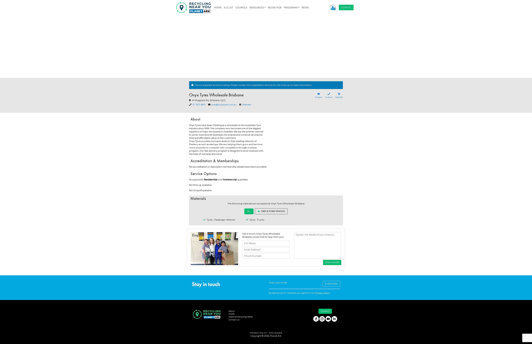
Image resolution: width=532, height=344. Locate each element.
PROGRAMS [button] (291, 7)
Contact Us (234, 320)
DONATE (346, 7)
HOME (218, 7)
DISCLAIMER (275, 333)
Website (246, 104)
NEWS (305, 7)
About (232, 311)
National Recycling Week (241, 317)
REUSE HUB (275, 7)
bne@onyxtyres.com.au (223, 104)
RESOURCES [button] (257, 7)
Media (232, 314)
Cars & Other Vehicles (273, 211)
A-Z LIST (228, 7)
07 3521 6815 (198, 104)
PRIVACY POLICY (258, 333)
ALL (249, 211)
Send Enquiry (332, 262)
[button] (333, 7)
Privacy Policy (322, 293)
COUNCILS (241, 7)
